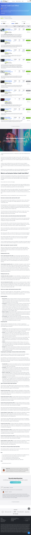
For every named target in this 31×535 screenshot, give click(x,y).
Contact (2, 518)
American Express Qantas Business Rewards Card (8, 99)
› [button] (3, 13)
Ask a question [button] (15, 482)
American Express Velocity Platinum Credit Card (9, 60)
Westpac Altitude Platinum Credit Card (8, 118)
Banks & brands (18, 1)
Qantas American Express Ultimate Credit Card (9, 30)
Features (13, 1)
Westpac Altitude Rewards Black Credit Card (8, 50)
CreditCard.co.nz (3, 521)
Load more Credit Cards (15, 126)
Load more (16, 501)
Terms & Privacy (2, 519)
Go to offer (28, 29)
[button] (29, 533)
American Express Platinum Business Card (9, 71)
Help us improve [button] (27, 518)
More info (28, 81)
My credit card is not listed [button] (27, 520)
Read (22, 1)
